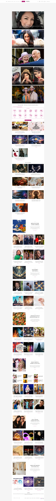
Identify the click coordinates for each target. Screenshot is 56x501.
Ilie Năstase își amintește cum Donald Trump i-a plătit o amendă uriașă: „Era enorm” (18, 262)
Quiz (16, 1)
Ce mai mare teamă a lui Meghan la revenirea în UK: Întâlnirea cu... (27, 45)
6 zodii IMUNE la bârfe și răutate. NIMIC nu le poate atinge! (28, 308)
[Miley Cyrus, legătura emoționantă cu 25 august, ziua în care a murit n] (39, 255)
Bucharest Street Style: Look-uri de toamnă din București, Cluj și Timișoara (20, 159)
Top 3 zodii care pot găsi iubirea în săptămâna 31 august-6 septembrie (17, 339)
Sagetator (25, 117)
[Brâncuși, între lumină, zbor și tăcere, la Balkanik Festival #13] (19, 226)
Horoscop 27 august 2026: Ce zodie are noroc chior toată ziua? (28, 489)
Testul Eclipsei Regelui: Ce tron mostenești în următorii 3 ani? (36, 200)
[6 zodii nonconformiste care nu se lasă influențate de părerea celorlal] (28, 301)
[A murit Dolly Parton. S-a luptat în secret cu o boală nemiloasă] (19, 364)
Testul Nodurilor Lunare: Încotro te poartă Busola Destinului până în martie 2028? (20, 201)
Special (18, 1)
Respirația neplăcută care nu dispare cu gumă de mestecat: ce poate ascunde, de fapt (18, 247)
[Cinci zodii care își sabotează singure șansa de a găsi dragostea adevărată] (28, 286)
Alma (17, 309)
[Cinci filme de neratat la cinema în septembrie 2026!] (28, 450)
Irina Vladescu (35, 230)
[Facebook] (38, 1)
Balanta (15, 117)
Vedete (20, 1)
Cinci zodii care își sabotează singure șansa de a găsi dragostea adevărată (28, 293)
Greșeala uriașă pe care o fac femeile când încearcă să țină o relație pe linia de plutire (28, 443)
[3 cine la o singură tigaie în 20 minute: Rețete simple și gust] (19, 318)
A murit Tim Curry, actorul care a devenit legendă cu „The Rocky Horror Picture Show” (17, 293)
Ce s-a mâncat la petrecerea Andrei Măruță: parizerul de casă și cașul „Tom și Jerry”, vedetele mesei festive (27, 27)
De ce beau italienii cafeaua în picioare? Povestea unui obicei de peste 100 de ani (20, 132)
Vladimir (28, 294)
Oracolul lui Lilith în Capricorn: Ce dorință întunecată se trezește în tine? (20, 174)
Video (14, 1)
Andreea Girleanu (39, 490)
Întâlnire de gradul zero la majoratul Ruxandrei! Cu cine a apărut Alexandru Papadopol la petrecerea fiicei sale (17, 412)
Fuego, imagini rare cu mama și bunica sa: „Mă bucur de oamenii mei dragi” (39, 247)
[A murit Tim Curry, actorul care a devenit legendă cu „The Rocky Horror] (18, 286)
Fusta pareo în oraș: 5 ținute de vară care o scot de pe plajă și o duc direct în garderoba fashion (17, 309)
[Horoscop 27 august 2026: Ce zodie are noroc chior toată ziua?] (28, 482)
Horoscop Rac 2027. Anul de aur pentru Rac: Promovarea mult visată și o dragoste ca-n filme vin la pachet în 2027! (39, 489)
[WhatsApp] (44, 1)
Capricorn (31, 117)
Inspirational (9, 1)
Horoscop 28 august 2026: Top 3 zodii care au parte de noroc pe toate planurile (28, 339)
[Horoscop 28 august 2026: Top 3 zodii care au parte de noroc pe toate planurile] (28, 332)
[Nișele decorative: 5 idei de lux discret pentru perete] (19, 468)
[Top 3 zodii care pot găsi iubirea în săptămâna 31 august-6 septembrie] (18, 332)
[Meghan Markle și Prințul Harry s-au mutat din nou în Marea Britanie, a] (28, 240)
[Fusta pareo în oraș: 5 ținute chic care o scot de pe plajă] (18, 301)
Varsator (36, 117)
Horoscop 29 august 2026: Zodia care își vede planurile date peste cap (36, 146)
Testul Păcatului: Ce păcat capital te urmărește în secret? (20, 213)
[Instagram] (39, 1)
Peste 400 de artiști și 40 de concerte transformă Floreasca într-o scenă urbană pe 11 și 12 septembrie (17, 355)
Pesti (41, 117)
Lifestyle (12, 1)
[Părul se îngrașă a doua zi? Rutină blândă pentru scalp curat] (18, 450)
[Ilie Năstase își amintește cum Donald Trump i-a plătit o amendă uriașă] (18, 255)
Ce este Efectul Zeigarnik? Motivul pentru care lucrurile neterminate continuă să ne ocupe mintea (18, 489)
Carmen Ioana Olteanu (19, 160)
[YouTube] (43, 1)
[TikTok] (41, 1)
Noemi (42, 28)
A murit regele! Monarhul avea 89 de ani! (21, 63)
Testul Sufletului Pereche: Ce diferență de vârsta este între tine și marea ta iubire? (36, 174)
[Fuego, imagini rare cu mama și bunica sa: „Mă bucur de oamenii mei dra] (39, 240)
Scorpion (20, 117)
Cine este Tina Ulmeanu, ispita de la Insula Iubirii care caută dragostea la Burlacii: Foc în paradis (28, 82)
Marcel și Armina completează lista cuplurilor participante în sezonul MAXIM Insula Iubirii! (27, 101)
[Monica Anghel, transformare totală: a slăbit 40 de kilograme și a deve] (18, 389)
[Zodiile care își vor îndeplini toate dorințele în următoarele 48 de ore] (39, 286)
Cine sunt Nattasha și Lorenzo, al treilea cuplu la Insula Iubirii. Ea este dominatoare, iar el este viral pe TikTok (28, 412)
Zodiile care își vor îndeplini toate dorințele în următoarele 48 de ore (39, 293)
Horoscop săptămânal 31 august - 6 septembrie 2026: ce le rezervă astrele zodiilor (20, 146)
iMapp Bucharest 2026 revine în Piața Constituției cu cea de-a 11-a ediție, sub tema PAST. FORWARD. (28, 355)
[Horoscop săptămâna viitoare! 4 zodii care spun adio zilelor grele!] (19, 272)
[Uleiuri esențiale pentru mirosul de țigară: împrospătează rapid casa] (39, 332)
